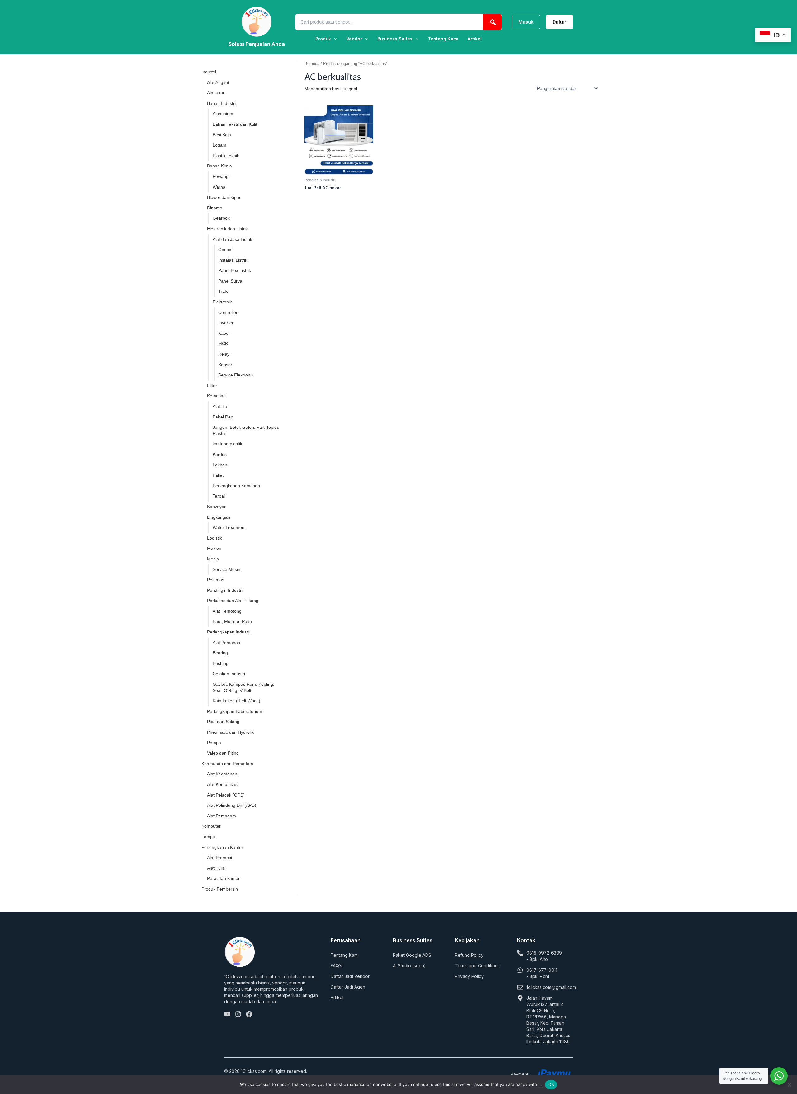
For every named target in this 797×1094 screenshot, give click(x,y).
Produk (323, 39)
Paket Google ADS (412, 955)
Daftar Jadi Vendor (350, 976)
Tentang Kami (443, 39)
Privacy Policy (469, 976)
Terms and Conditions (477, 965)
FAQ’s (336, 965)
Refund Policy (469, 955)
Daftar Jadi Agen (348, 986)
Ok (551, 1084)
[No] (789, 1085)
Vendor (354, 39)
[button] (326, 39)
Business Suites (395, 39)
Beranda (311, 63)
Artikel (475, 39)
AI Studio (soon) (409, 965)
